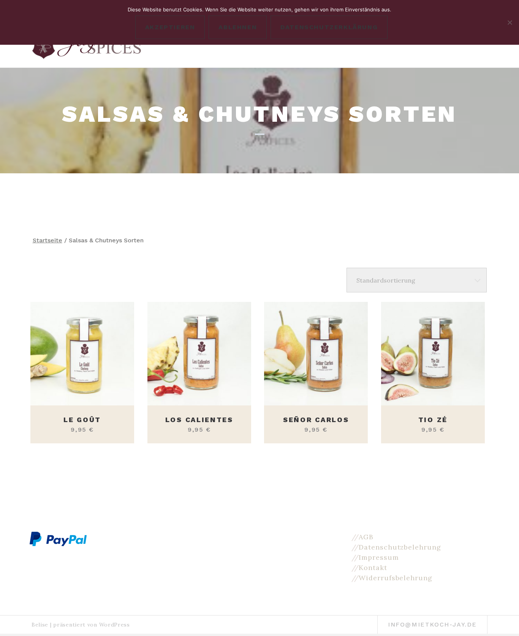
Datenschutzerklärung (329, 27)
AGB (366, 536)
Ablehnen (237, 27)
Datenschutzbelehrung (400, 547)
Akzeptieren (170, 27)
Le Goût (82, 420)
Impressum (379, 557)
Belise (40, 624)
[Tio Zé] (433, 353)
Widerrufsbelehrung (395, 577)
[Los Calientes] (199, 353)
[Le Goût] (82, 353)
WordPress (114, 624)
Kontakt (373, 567)
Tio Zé (433, 420)
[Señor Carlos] (316, 353)
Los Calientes (199, 420)
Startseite (47, 240)
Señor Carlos (316, 420)
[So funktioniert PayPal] (58, 538)
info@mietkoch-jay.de (432, 624)
